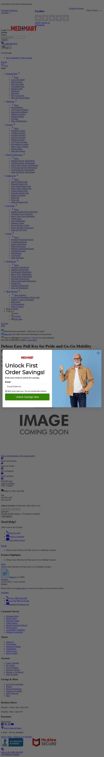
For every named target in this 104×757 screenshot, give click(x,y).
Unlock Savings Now (27, 397)
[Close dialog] (98, 353)
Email (7, 382)
